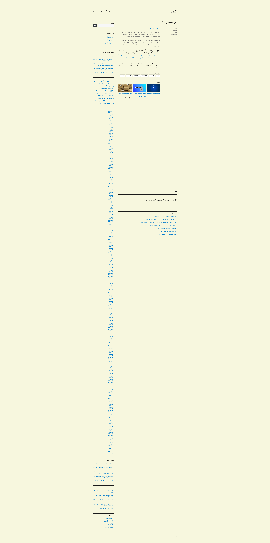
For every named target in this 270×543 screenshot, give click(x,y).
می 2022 (111, 173)
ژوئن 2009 (111, 401)
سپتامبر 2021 (110, 185)
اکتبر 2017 (111, 254)
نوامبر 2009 (110, 394)
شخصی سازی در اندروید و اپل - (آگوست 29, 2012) (167, 228)
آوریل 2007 (111, 439)
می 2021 (111, 191)
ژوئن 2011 (111, 366)
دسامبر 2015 (110, 286)
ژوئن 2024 (111, 145)
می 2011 (111, 367)
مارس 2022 (111, 176)
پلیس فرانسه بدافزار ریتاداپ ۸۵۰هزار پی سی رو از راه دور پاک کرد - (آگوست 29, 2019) (161, 219)
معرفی (106, 98)
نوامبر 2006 (110, 447)
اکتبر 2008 (111, 413)
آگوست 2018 (110, 239)
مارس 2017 (111, 264)
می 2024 (111, 146)
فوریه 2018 (111, 248)
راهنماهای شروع (110, 42)
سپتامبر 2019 (110, 220)
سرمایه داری (107, 93)
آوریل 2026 (111, 117)
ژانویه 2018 (111, 249)
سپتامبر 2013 (110, 326)
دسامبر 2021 (110, 180)
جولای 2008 (110, 417)
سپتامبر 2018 (110, 238)
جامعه (102, 86)
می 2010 (111, 385)
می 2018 (111, 244)
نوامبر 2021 (110, 182)
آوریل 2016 (111, 280)
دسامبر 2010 (110, 375)
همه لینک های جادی (109, 45)
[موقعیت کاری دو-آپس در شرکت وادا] (153, 88)
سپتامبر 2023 (110, 158)
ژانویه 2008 (111, 426)
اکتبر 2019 (111, 219)
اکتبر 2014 (111, 307)
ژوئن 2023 (111, 163)
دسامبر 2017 (110, 251)
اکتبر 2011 (111, 360)
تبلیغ (95, 83)
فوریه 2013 (111, 336)
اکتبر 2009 (111, 395)
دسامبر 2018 (110, 233)
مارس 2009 (111, 406)
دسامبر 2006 (110, 445)
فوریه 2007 (111, 442)
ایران (96, 80)
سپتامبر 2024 (110, 141)
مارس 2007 (111, 441)
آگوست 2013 (110, 328)
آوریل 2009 (111, 404)
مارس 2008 (111, 423)
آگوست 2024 (110, 142)
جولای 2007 (110, 435)
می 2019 (111, 226)
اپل (98, 81)
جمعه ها (112, 88)
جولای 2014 (110, 311)
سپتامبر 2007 (110, 432)
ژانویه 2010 (111, 391)
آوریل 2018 (111, 245)
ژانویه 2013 (111, 338)
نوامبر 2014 (110, 305)
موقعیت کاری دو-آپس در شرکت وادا (153, 93)
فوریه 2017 (111, 266)
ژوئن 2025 (111, 129)
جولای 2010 (110, 382)
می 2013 (111, 332)
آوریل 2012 (111, 351)
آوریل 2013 (111, 333)
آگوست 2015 (110, 292)
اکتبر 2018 (111, 236)
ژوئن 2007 (111, 437)
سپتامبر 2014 (110, 308)
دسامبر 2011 (110, 357)
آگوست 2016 (110, 275)
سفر (95, 93)
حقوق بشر (173, 34)
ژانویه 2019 (111, 232)
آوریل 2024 (111, 148)
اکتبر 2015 (111, 289)
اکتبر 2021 (111, 183)
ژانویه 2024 (111, 152)
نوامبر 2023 (110, 155)
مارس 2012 (111, 353)
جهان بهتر (102, 88)
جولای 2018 (110, 241)
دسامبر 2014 (110, 304)
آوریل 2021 (111, 192)
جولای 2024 (110, 143)
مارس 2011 (111, 370)
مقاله (176, 32)
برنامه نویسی (100, 83)
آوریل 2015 (111, 298)
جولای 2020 (110, 205)
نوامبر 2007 (110, 429)
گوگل (101, 104)
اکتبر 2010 (111, 378)
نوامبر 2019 (110, 217)
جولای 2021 (110, 188)
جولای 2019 (110, 223)
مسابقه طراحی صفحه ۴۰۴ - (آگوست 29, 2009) (167, 234)
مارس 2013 (111, 335)
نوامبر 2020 (110, 199)
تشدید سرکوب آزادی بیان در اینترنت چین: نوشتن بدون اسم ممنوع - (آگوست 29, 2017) (160, 225)
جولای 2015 (110, 294)
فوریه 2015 (111, 301)
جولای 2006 (110, 453)
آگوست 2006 (110, 451)
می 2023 (111, 164)
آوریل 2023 (111, 166)
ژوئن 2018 (111, 242)
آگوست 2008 (110, 416)
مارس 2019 (111, 229)
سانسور (112, 93)
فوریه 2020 (111, 213)
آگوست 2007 (110, 434)
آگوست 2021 (110, 186)
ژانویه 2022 (111, 179)
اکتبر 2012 (111, 342)
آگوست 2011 (110, 363)
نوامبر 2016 (110, 270)
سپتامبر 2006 (110, 450)
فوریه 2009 (111, 407)
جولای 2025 (110, 127)
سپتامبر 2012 (110, 344)
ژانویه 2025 (111, 135)
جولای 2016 (110, 276)
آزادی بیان (112, 81)
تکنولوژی (110, 86)
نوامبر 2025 (110, 121)
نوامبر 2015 (110, 288)
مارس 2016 (111, 282)
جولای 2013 (110, 329)
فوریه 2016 (111, 283)
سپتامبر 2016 (110, 273)
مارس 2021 (111, 194)
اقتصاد (105, 81)
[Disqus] (147, 128)
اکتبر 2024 (111, 139)
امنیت (102, 81)
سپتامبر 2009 (110, 397)
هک (107, 101)
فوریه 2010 (111, 389)
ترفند (113, 86)
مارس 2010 (111, 388)
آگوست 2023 (110, 160)
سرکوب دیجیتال (101, 93)
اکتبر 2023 (111, 157)
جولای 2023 (110, 161)
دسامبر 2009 (110, 392)
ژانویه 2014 (111, 320)
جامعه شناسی (98, 86)
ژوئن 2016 (111, 277)
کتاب (113, 104)
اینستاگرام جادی (110, 37)
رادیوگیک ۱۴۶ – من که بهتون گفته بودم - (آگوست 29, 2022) (165, 216)
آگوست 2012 (110, 345)
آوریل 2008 (111, 422)
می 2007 (111, 438)
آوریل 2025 (111, 132)
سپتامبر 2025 (110, 124)
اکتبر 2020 (111, 201)
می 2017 (111, 261)
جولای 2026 (110, 113)
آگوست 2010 (110, 381)
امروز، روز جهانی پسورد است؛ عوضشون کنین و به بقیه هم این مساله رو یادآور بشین (140, 95)
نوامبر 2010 (110, 376)
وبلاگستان (103, 101)
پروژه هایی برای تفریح (98, 10)
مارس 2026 (111, 118)
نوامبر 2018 (110, 235)
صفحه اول (118, 10)
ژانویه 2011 (111, 373)
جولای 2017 (110, 258)
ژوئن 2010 (111, 384)
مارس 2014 (111, 317)
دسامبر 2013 (110, 322)
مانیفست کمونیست (154, 28)
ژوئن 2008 (111, 419)
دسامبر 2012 (110, 339)
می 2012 (111, 350)
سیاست (112, 95)
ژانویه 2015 (111, 303)
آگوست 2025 (110, 126)
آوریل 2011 (111, 369)
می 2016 (111, 279)
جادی (175, 10)
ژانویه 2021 (111, 196)
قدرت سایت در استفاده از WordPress (167, 537)
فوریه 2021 (111, 195)
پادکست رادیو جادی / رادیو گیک (107, 39)
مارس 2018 (111, 247)
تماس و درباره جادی (109, 10)
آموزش (108, 81)
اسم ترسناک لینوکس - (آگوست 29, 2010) (168, 231)
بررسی (106, 84)
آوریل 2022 (111, 174)
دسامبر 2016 (110, 269)
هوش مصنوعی (111, 101)
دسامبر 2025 (110, 120)
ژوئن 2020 (111, 207)
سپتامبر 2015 (110, 291)
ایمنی (112, 84)
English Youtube (109, 36)
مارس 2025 (111, 133)
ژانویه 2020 (111, 214)
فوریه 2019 (111, 230)
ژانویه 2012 (111, 356)
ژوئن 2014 (111, 313)
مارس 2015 (111, 300)
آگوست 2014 (110, 310)
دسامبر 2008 (110, 410)
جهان (105, 88)
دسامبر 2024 (110, 136)
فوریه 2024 (111, 151)
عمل (102, 95)
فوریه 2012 (111, 354)
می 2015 (111, 297)
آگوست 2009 (110, 398)
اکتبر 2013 (111, 325)
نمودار (101, 98)
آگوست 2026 (110, 111)
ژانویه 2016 (111, 285)
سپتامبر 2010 (110, 379)
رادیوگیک (98, 91)
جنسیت (109, 88)
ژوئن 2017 (111, 260)
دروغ (102, 91)
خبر (105, 90)
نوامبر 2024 (110, 138)
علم (104, 95)
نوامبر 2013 (110, 323)
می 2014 (111, 314)
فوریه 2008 (111, 425)
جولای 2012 (110, 347)
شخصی (107, 95)
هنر (99, 98)
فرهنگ (99, 95)
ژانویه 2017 (111, 267)
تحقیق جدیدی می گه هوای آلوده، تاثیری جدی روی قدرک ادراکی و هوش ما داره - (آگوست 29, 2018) (158, 222)
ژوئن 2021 (111, 189)
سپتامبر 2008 (110, 414)
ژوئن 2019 (111, 224)
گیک (98, 103)
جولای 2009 (110, 400)
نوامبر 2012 (110, 341)
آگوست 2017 (110, 257)
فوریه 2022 (111, 177)
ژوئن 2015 (111, 295)
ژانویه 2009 (111, 409)
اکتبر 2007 (111, 431)
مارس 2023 (111, 167)
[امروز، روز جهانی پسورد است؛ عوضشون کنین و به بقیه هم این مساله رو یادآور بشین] (139, 88)
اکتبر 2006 (111, 448)
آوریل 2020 (111, 210)
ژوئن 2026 (111, 114)
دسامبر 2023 (110, 154)
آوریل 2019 (111, 227)
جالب (106, 86)
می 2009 (111, 403)
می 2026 (111, 115)
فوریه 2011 (111, 372)
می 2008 (111, 420)
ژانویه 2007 (111, 444)
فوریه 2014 (111, 319)
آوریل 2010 (111, 386)
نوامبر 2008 (110, 411)
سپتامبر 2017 (110, 255)
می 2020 (111, 208)
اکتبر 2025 (111, 123)
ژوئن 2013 (111, 330)
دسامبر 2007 (110, 428)
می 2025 (111, 130)
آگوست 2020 (110, 204)
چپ (176, 34)
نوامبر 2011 (110, 358)
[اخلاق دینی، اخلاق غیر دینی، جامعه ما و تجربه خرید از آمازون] (125, 88)
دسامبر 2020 (110, 198)
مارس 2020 (111, 211)
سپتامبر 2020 (110, 202)
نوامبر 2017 (110, 252)
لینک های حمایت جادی (109, 43)
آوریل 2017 (111, 263)
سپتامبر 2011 (110, 361)
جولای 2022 (110, 170)
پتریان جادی (111, 40)
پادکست (97, 101)
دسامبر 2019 (110, 216)
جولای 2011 (110, 364)
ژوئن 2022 (111, 171)
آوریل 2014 (111, 316)
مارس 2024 (111, 149)
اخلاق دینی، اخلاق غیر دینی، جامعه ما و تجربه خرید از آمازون (125, 94)
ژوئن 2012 (111, 348)
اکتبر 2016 (111, 272)
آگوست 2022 (110, 168)
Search (112, 23)
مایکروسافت (111, 98)
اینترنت (108, 84)
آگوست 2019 (110, 222)
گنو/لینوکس (107, 103)
